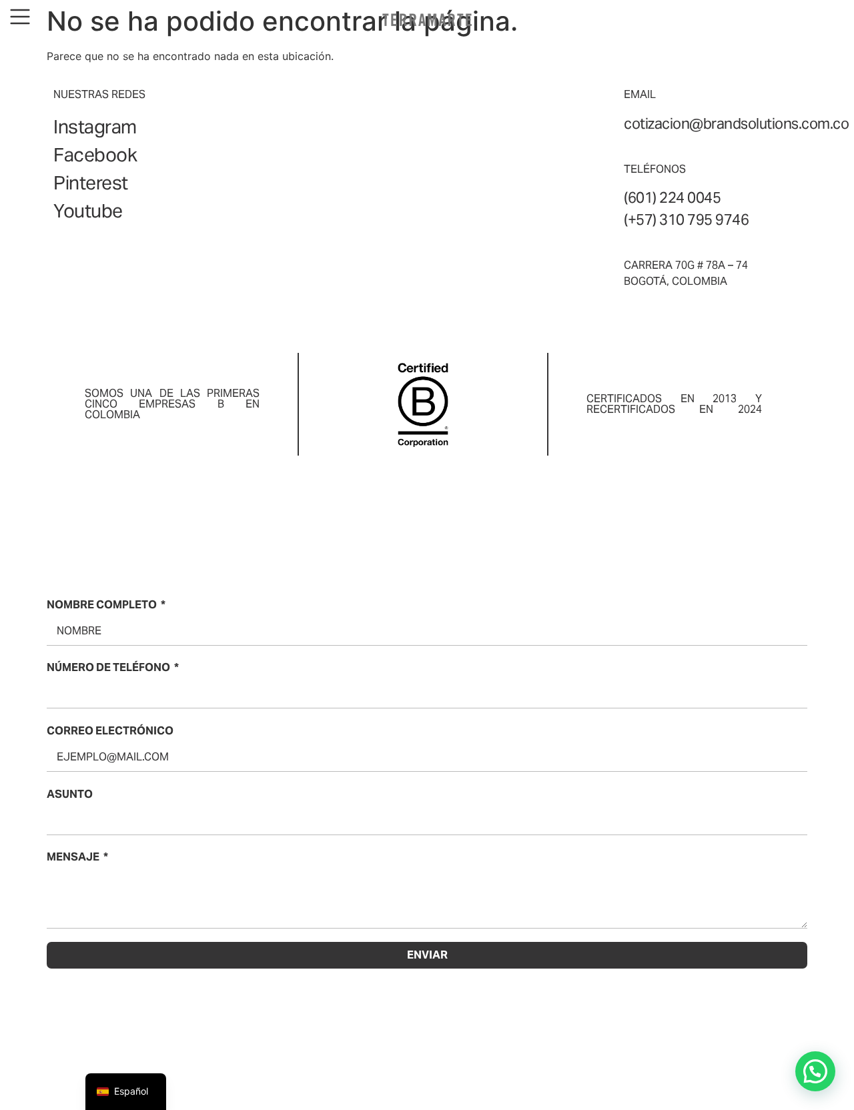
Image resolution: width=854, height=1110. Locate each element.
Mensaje (73, 857)
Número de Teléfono (108, 667)
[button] (815, 1071)
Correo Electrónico (110, 731)
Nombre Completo (102, 605)
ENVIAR (427, 955)
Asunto (70, 794)
